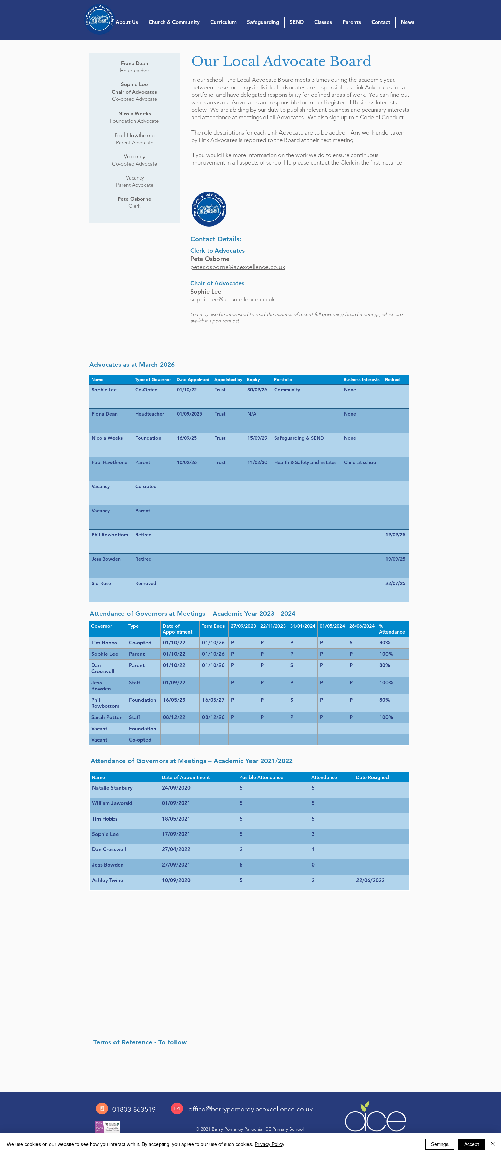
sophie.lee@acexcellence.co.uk (232, 299)
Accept (471, 1144)
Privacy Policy (269, 1144)
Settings (440, 1144)
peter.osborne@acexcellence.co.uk (237, 267)
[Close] (493, 1144)
